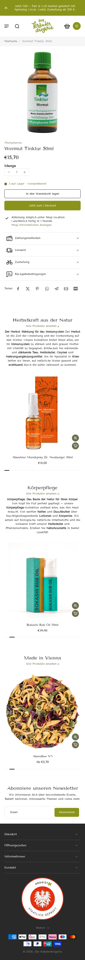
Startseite (10, 41)
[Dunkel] (77, 26)
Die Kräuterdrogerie (48, 952)
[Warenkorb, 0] (67, 26)
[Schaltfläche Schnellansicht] (75, 437)
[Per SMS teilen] (75, 289)
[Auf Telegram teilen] (56, 289)
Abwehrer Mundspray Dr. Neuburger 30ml (42, 457)
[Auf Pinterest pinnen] (37, 289)
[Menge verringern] (9, 172)
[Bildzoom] (42, 92)
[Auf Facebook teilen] (18, 289)
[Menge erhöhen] (24, 172)
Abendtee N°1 (42, 756)
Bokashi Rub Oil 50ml (42, 625)
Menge (10, 166)
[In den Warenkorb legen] (75, 445)
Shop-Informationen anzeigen (31, 225)
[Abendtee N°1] (42, 712)
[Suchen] (17, 26)
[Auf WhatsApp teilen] (47, 289)
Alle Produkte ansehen (41, 326)
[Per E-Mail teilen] (66, 289)
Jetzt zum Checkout (42, 205)
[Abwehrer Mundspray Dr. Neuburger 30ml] (42, 413)
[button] (6, 25)
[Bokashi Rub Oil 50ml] (42, 580)
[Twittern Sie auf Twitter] (27, 289)
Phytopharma (13, 142)
